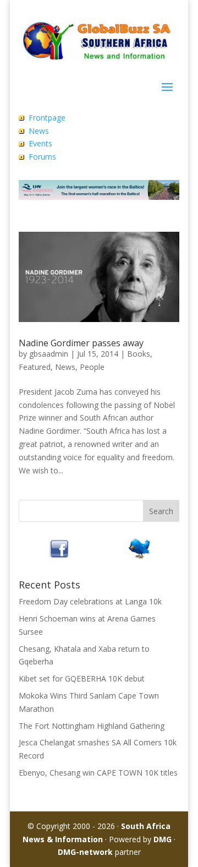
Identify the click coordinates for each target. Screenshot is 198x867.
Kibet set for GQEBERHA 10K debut (82, 678)
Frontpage (47, 117)
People (92, 367)
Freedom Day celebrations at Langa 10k (90, 601)
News (39, 131)
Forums (42, 156)
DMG (162, 839)
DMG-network (85, 852)
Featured (35, 367)
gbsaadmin (48, 353)
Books (138, 353)
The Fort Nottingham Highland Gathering (91, 726)
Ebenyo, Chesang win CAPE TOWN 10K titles (98, 772)
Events (40, 143)
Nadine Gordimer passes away (81, 343)
